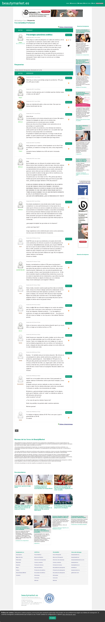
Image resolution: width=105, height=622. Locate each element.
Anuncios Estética (38, 557)
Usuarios (18, 565)
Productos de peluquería (59, 570)
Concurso (36, 577)
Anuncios (74, 3)
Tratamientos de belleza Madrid (79, 524)
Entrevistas (37, 575)
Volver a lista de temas (66, 27)
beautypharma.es (75, 565)
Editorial (36, 580)
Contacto (18, 575)
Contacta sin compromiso (82, 54)
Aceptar (52, 618)
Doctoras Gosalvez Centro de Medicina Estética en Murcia (81, 160)
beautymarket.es (15, 3)
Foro (24, 20)
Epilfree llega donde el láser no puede (83, 120)
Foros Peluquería (57, 554)
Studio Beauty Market (21, 572)
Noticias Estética (38, 567)
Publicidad (18, 559)
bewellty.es (74, 567)
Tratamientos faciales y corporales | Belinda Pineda (78, 517)
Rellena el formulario (81, 87)
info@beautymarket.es (26, 600)
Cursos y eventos (38, 562)
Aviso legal (23, 605)
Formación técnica (38, 565)
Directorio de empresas (40, 559)
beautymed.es (74, 562)
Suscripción (19, 554)
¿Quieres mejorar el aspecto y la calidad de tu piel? (82, 174)
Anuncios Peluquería (58, 557)
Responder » (68, 34)
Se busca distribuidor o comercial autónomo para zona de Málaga (83, 31)
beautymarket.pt (75, 557)
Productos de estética (39, 570)
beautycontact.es (75, 570)
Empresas (18, 562)
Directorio (88, 3)
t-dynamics (78, 154)
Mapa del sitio (19, 557)
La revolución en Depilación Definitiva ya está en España (82, 93)
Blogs (17, 567)
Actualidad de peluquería (59, 567)
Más (94, 3)
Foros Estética (37, 554)
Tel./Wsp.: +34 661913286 (27, 601)
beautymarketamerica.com (77, 559)
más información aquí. (69, 614)
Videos (17, 570)
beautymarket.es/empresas (84, 183)
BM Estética (18, 20)
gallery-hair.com (75, 572)
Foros (80, 3)
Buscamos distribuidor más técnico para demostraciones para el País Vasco (82, 61)
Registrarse (99, 3)
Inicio (67, 3)
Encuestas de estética (39, 572)
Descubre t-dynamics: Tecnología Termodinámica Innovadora (82, 127)
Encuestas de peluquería (59, 572)
